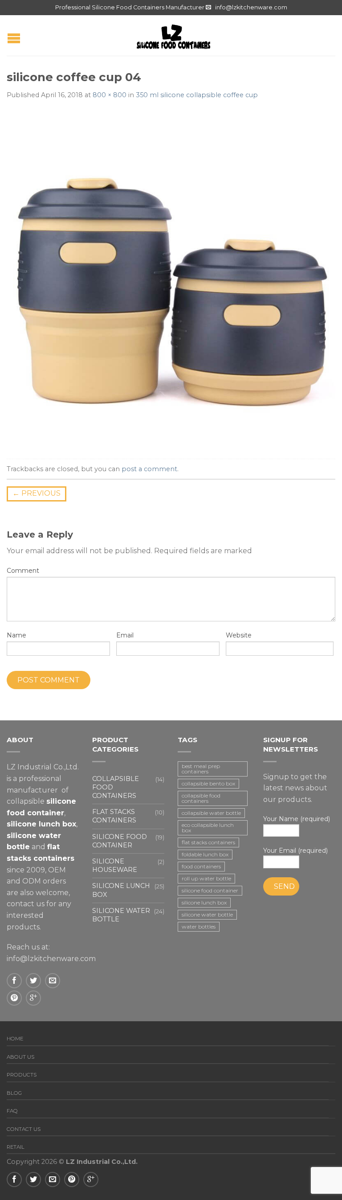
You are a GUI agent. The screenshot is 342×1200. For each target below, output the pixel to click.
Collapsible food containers (115, 787)
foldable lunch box (205, 854)
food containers (201, 866)
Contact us (24, 1129)
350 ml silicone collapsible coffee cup (197, 95)
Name (16, 635)
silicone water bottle (207, 914)
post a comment (149, 469)
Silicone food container (119, 841)
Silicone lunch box (121, 890)
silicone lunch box (204, 902)
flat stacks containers (208, 842)
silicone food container (210, 890)
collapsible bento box (208, 783)
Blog (14, 1093)
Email (125, 635)
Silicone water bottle (121, 915)
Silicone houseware (114, 865)
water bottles (199, 926)
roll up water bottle (206, 878)
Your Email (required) (295, 851)
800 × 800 (109, 95)
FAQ (12, 1111)
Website (239, 635)
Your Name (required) (296, 819)
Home (15, 1039)
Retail (15, 1147)
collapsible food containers (201, 798)
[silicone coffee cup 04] (171, 280)
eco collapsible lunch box (208, 828)
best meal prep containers (201, 769)
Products (22, 1075)
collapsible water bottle (211, 813)
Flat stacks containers (114, 816)
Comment (23, 571)
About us (20, 1057)
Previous (36, 493)
